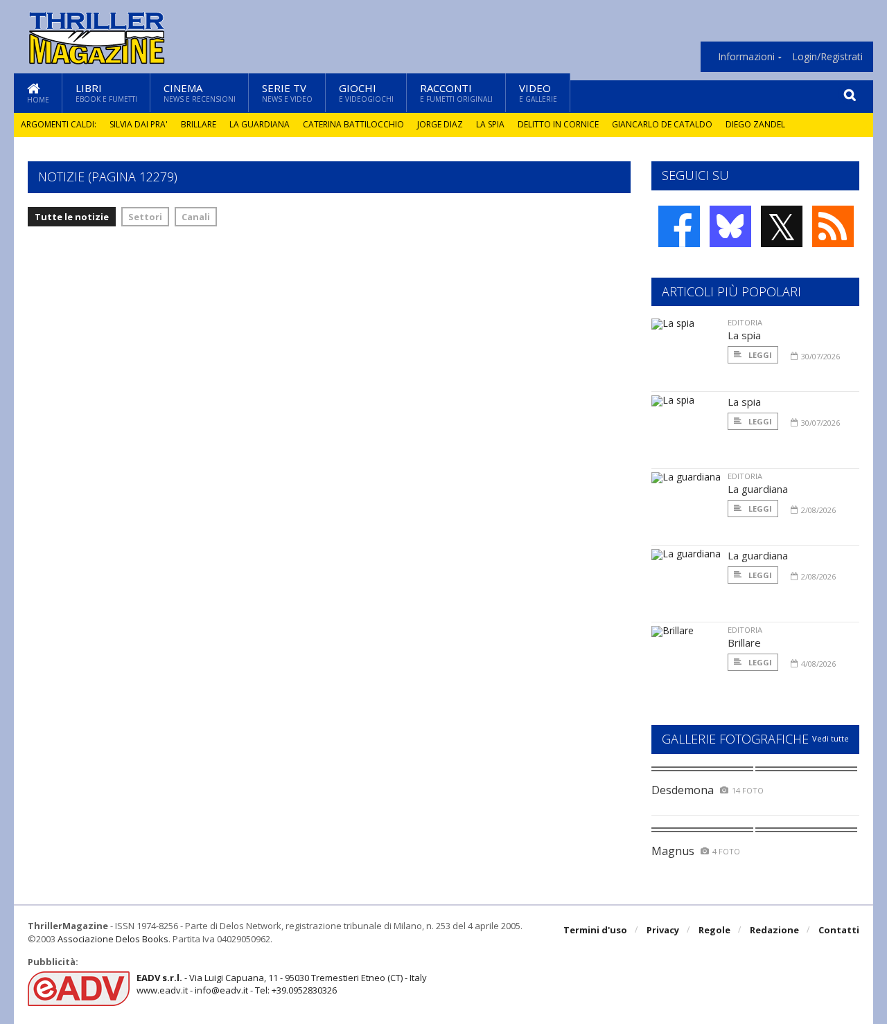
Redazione (774, 930)
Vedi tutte (830, 738)
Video (538, 92)
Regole (714, 930)
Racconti (456, 92)
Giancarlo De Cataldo (662, 124)
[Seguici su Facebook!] (679, 226)
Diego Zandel (755, 124)
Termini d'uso (595, 930)
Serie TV (287, 92)
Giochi (366, 92)
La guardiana (259, 124)
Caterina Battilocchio (353, 124)
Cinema (200, 92)
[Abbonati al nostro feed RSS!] (833, 226)
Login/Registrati (827, 57)
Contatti (838, 930)
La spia (490, 124)
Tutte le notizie (72, 216)
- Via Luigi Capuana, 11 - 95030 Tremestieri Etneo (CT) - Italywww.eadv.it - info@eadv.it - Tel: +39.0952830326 (282, 983)
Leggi (759, 355)
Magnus (672, 851)
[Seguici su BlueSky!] (730, 226)
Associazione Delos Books (113, 939)
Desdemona (682, 790)
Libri (106, 92)
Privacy (663, 930)
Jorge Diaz (440, 124)
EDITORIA (745, 322)
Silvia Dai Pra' (138, 124)
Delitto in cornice (558, 124)
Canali (196, 216)
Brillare (198, 124)
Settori (145, 216)
